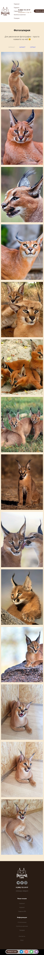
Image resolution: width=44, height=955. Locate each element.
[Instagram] (25, 882)
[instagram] (26, 951)
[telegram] (21, 951)
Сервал (33, 47)
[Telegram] (18, 882)
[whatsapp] (31, 951)
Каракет (16, 7)
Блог (22, 940)
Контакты (22, 936)
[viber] (36, 951)
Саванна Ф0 (18, 11)
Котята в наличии (20, 14)
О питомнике (22, 922)
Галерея (16, 18)
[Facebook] (22, 882)
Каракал (16, 4)
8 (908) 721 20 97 (24, 10)
